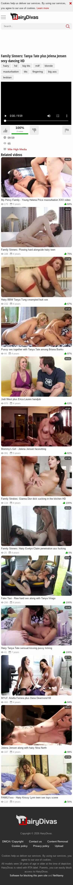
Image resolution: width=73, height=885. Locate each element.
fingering (38, 71)
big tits (26, 65)
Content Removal (57, 841)
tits (25, 71)
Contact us (35, 841)
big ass (52, 71)
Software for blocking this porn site (28, 875)
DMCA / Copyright (12, 841)
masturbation (11, 71)
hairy (6, 65)
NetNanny (58, 875)
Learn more (43, 8)
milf (37, 65)
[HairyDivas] (24, 16)
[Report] (66, 130)
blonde (49, 65)
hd (15, 65)
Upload (59, 846)
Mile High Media (17, 149)
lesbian (7, 77)
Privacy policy (41, 846)
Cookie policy (20, 846)
